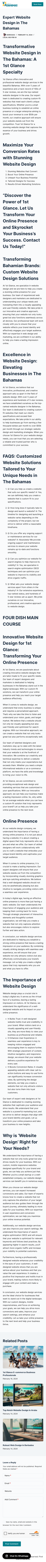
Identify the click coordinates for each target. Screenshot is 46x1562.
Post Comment (11, 1544)
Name (8, 1475)
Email (8, 1483)
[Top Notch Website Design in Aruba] (23, 1395)
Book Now (37, 4)
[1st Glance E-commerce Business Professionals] (23, 1357)
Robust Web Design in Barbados (18, 1445)
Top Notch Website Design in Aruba (20, 1410)
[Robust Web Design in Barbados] (23, 1430)
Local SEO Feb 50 (10, 37)
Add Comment (11, 1499)
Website (8, 1491)
